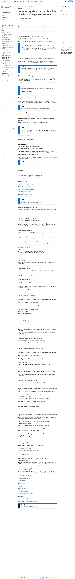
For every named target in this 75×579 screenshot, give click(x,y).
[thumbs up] (40, 577)
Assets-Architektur (5, 37)
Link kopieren (69, 10)
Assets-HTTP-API (5, 73)
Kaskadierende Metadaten (7, 85)
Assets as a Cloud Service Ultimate (7, 45)
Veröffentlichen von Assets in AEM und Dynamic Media (28, 501)
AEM (25, 6)
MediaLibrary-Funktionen (6, 89)
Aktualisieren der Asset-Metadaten (25, 186)
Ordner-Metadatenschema (7, 65)
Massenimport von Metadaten (24, 499)
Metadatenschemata (22, 488)
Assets (3, 30)
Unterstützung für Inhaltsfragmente (47, 41)
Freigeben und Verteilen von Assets (6, 106)
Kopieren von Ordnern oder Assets (25, 192)
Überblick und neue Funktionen (6, 32)
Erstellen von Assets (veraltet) (24, 183)
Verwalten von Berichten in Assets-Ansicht (26, 494)
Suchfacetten (21, 496)
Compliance (3, 155)
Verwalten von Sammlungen (24, 498)
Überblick (3, 15)
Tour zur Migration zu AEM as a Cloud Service (7, 26)
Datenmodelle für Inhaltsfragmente (24, 103)
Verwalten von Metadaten (23, 491)
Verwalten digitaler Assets (6, 55)
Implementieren (4, 149)
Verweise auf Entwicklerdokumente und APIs (8, 63)
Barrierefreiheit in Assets (5, 43)
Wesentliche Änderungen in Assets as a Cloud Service (7, 35)
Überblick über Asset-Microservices (7, 41)
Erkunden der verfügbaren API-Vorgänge (67, 25)
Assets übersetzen (22, 480)
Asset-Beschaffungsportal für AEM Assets (8, 103)
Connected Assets (22, 485)
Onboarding (3, 23)
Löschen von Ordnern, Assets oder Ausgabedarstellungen (28, 196)
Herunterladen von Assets (23, 489)
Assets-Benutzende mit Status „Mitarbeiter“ (6, 53)
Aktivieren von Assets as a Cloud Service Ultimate (8, 48)
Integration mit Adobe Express (6, 124)
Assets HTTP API (23, 20)
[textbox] (7, 10)
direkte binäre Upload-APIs (51, 70)
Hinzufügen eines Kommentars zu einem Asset (67, 43)
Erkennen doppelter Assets (7, 60)
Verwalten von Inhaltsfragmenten (66, 17)
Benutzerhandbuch (30, 6)
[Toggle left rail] (14, 4)
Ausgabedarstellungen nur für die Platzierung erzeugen (7, 81)
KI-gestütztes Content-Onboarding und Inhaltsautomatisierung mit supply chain (8, 99)
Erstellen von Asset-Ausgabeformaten (66, 38)
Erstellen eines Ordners (23, 181)
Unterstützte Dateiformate (6, 39)
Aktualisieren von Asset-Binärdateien (66, 34)
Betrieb (3, 153)
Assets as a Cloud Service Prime (6, 50)
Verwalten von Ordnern (65, 21)
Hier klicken (45, 28)
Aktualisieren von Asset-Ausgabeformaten (67, 40)
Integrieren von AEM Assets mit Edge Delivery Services (7, 128)
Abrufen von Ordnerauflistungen (24, 179)
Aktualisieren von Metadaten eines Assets (67, 36)
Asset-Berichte (21, 486)
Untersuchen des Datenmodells (65, 19)
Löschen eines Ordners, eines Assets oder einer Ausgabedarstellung (67, 50)
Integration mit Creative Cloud (6, 126)
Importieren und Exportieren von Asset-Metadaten (7, 92)
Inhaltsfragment (21, 78)
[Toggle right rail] (61, 4)
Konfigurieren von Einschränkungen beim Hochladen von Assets (8, 95)
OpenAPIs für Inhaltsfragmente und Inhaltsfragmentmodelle (32, 92)
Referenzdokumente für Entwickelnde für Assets (30, 506)
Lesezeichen (63, 10)
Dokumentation (20, 6)
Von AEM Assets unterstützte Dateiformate (26, 481)
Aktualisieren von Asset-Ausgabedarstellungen (27, 189)
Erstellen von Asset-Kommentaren (25, 191)
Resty (29, 202)
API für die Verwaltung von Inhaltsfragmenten (48, 47)
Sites (2, 28)
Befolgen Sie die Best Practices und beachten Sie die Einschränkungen (66, 53)
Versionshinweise (4, 17)
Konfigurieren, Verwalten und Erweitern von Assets (6, 58)
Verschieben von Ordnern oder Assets (25, 194)
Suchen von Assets (22, 483)
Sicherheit (3, 19)
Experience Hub (4, 21)
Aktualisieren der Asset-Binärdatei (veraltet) (26, 184)
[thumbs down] (43, 577)
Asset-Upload (20, 272)
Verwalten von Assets (65, 23)
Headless (3, 147)
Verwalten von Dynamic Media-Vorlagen (26, 493)
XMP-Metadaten (5, 87)
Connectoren (4, 151)
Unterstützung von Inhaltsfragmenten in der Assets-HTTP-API (8, 76)
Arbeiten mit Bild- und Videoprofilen (8, 67)
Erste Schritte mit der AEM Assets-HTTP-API (67, 15)
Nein (65, 8)
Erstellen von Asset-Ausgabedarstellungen (26, 187)
